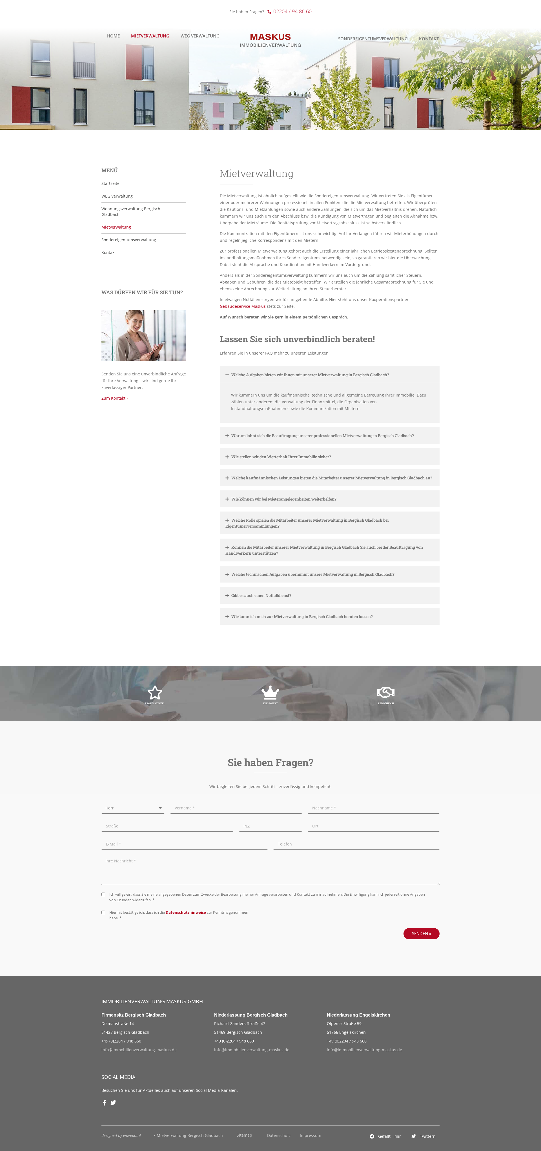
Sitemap (244, 1135)
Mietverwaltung (150, 36)
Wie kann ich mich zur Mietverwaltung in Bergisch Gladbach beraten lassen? (302, 616)
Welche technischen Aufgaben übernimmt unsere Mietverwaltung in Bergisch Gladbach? (312, 574)
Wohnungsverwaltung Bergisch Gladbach (130, 211)
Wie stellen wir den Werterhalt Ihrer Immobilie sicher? (281, 456)
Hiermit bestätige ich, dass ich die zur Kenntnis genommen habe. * (178, 915)
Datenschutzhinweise (186, 912)
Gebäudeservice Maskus (243, 306)
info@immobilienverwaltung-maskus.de (139, 1049)
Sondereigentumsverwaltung (373, 39)
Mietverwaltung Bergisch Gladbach (190, 1135)
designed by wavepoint (121, 1135)
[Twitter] (113, 1103)
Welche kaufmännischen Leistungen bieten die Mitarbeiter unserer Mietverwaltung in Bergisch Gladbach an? (331, 478)
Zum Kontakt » (114, 398)
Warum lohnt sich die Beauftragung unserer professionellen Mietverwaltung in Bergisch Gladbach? (322, 435)
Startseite (110, 183)
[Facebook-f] (104, 1103)
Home (113, 36)
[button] (385, 1136)
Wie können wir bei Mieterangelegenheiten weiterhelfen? (283, 499)
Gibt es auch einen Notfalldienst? (261, 595)
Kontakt (429, 39)
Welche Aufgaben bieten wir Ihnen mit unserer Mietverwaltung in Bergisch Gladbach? (310, 374)
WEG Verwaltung (200, 36)
